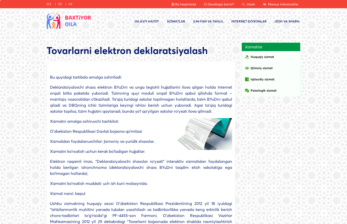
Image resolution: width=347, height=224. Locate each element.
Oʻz (49, 4)
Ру (70, 4)
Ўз (60, 4)
